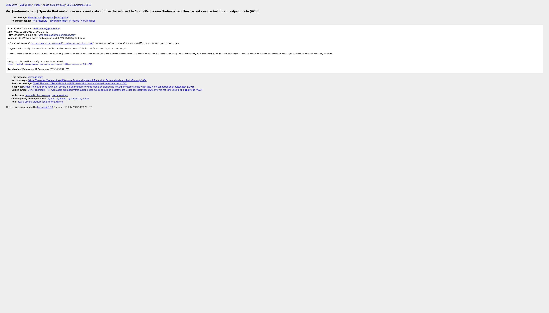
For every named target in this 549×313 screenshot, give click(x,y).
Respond (48, 17)
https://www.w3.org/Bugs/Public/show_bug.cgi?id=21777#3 (62, 43)
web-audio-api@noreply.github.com (57, 35)
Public (37, 5)
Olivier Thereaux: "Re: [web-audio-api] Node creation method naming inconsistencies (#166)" (80, 83)
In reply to (74, 21)
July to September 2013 (79, 5)
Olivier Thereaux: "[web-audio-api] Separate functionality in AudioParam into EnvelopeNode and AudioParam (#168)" (87, 80)
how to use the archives (29, 102)
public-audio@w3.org (54, 5)
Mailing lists (26, 5)
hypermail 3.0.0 (45, 107)
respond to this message (37, 95)
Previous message (58, 21)
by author (84, 98)
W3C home (11, 5)
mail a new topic (60, 95)
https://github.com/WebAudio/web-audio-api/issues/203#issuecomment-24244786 (49, 64)
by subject (73, 98)
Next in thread (88, 21)
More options (61, 17)
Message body (35, 17)
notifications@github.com (46, 28)
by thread (61, 98)
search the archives (53, 102)
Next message (40, 21)
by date (51, 98)
